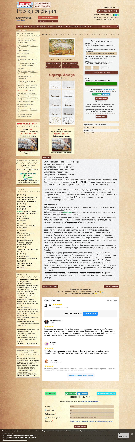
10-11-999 (109, 11)
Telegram (107, 94)
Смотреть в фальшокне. (70, 63)
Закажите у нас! (33, 181)
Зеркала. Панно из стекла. (26, 74)
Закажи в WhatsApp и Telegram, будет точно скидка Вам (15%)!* (25, 242)
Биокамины (21, 112)
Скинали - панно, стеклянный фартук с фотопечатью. (27, 64)
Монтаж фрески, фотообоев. (27, 96)
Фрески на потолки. (24, 206)
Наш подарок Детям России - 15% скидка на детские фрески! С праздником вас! (27, 199)
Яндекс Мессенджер (29, 173)
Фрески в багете (23, 48)
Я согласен (123, 435)
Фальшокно (22, 56)
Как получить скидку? (108, 89)
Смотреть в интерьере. (53, 63)
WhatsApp (97, 94)
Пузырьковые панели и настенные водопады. (25, 115)
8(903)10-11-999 (28, 165)
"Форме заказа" (73, 222)
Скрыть (118, 26)
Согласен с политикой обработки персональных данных (92, 421)
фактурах (110, 45)
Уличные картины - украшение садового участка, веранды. (27, 86)
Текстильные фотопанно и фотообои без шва (26, 82)
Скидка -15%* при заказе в (103, 15)
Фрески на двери (23, 50)
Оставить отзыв (50, 286)
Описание (46, 157)
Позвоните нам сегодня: (110, 7)
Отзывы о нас (20, 20)
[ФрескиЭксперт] (36, 10)
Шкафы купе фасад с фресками (28, 99)
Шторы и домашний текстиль (27, 109)
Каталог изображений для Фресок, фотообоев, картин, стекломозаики (27, 40)
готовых (26, 90)
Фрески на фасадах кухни (26, 101)
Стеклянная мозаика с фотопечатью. (25, 77)
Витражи (21, 68)
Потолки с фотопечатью (26, 71)
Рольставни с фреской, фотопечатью (25, 105)
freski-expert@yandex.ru (28, 169)
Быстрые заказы (23, 53)
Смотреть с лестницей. (53, 67)
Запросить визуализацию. (70, 67)
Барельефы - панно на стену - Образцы (28, 60)
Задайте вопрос (22, 181)
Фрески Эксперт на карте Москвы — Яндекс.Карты (81, 379)
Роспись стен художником (26, 93)
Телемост (29, 175)
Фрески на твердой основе (26, 45)
